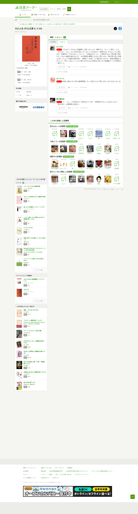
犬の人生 (26, 289)
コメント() (74, 67)
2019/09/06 (83, 87)
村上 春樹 (26, 344)
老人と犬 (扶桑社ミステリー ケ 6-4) (34, 207)
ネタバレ (62, 42)
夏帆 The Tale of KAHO (31, 310)
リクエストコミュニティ (82, 474)
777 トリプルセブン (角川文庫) (33, 330)
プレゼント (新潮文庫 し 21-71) (33, 320)
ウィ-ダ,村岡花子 (28, 188)
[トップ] (16, 20)
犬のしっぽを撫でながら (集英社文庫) (34, 196)
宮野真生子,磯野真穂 (29, 384)
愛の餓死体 (60, 99)
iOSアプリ (56, 477)
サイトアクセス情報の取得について (102, 471)
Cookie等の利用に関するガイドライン (77, 471)
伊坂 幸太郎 (27, 332)
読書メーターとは (46, 467)
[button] (69, 9)
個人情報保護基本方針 (56, 471)
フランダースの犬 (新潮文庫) (32, 186)
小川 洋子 (26, 198)
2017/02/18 (84, 108)
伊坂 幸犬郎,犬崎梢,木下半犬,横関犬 (33, 252)
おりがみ (59, 47)
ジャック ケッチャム (29, 209)
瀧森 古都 (26, 241)
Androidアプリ (45, 477)
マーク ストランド (25, 20)
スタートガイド (59, 467)
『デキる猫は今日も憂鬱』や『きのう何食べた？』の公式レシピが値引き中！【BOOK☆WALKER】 (46, 24)
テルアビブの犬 (28, 227)
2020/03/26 (83, 67)
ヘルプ (43, 474)
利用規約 (69, 467)
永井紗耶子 (27, 374)
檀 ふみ (25, 221)
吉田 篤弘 (26, 262)
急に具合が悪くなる (29, 382)
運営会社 (43, 471)
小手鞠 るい (27, 229)
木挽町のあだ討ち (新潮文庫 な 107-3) (35, 372)
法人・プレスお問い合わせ (63, 474)
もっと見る (40, 270)
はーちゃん (60, 78)
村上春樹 (26, 312)
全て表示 (53, 42)
